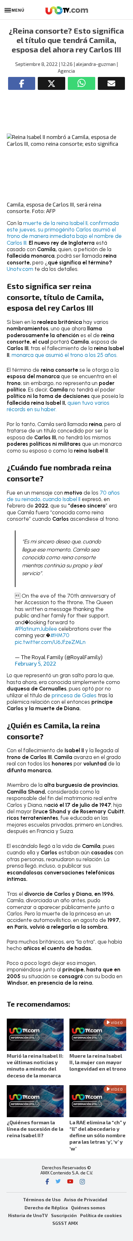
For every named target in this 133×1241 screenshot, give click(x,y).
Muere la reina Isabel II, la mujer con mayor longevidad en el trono (97, 1062)
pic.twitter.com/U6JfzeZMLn (50, 642)
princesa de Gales (74, 695)
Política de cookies (101, 1215)
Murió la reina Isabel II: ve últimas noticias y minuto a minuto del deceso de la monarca (35, 1065)
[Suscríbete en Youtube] (70, 1182)
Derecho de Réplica (46, 1207)
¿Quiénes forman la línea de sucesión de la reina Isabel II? (35, 1128)
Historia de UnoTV (28, 1215)
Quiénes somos (88, 1207)
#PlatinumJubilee (36, 629)
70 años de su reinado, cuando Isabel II (63, 495)
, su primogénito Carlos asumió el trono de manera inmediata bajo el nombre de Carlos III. (64, 236)
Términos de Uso (42, 1199)
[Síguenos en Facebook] (47, 1182)
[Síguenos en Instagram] (82, 1182)
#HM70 (59, 635)
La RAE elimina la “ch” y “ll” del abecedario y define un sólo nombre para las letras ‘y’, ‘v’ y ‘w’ (97, 1135)
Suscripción (64, 1215)
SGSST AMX (65, 1223)
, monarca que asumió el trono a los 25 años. (63, 355)
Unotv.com (20, 269)
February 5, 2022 (35, 663)
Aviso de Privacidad (85, 1199)
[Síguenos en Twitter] (58, 1182)
